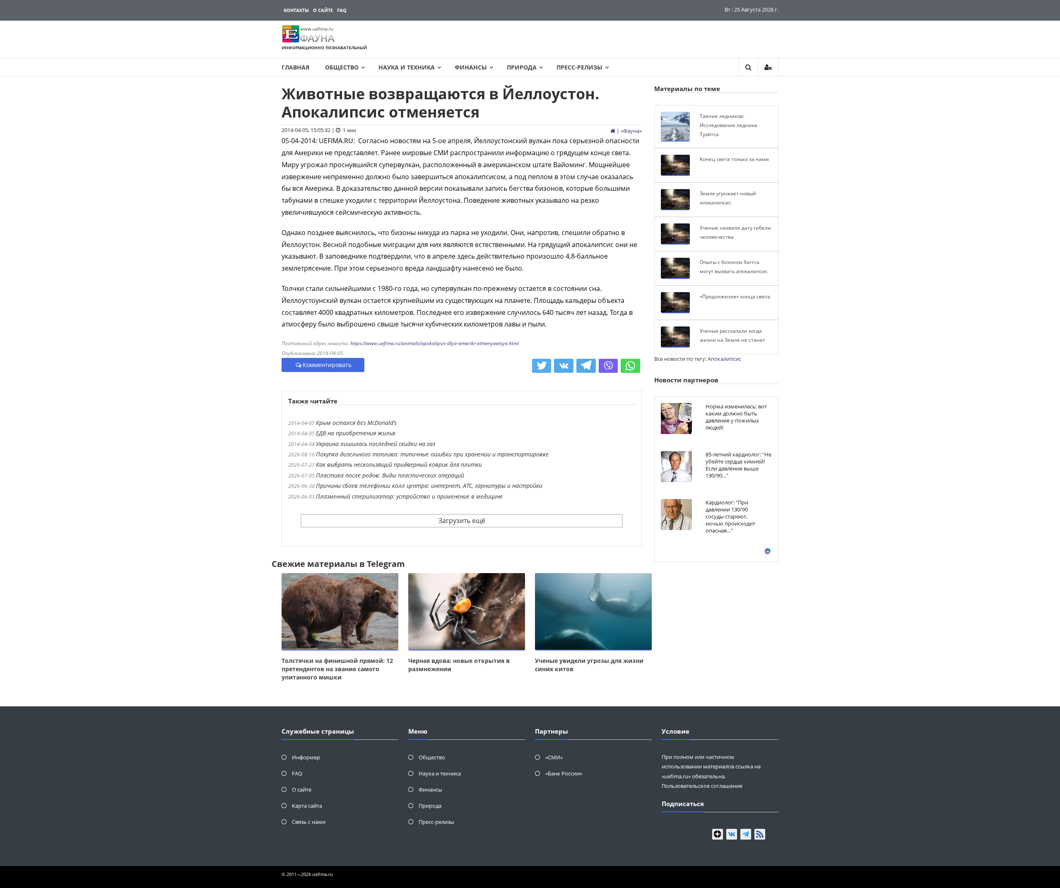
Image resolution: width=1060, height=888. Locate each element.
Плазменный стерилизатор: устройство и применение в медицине (409, 496)
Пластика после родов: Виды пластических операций (390, 475)
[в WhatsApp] (630, 366)
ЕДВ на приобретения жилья (355, 433)
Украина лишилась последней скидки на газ (375, 444)
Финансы (471, 67)
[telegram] (745, 834)
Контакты (296, 10)
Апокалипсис (724, 358)
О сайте (323, 10)
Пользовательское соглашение (702, 786)
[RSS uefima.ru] (759, 834)
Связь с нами (308, 822)
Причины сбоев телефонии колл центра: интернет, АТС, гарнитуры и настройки (429, 486)
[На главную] (612, 130)
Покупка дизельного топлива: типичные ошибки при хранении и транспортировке (432, 454)
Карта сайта (307, 805)
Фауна (631, 130)
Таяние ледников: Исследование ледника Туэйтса (728, 125)
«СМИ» (554, 757)
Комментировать (327, 365)
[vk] (731, 834)
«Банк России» (563, 773)
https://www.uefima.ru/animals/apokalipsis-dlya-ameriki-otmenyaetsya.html (434, 343)
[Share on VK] (563, 366)
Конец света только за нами (734, 159)
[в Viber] (608, 366)
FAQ (342, 10)
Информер (306, 757)
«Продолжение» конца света (735, 296)
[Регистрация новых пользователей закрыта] (768, 67)
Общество (342, 67)
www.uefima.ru (316, 29)
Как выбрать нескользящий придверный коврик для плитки (399, 464)
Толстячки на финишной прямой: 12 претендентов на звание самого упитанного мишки (337, 669)
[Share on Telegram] (586, 366)
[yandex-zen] (717, 834)
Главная (295, 67)
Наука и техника (406, 67)
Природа (522, 67)
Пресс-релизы (579, 67)
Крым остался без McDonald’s (356, 423)
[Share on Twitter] (542, 366)
